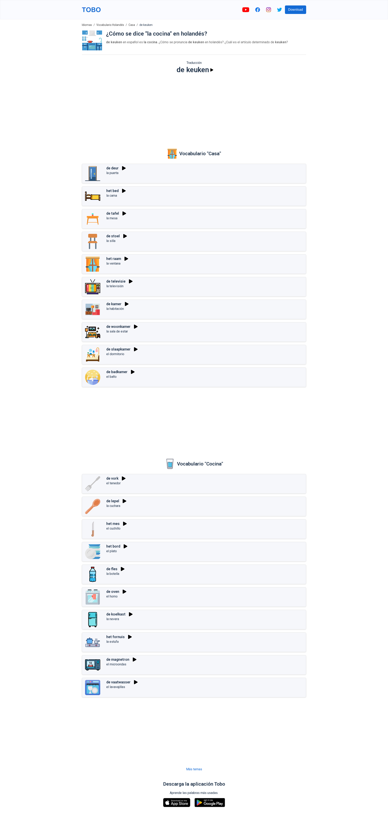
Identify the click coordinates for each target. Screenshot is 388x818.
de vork (112, 478)
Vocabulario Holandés (110, 24)
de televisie (115, 281)
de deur (112, 168)
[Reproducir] (212, 70)
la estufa (112, 642)
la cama (111, 195)
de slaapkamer (118, 349)
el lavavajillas (115, 687)
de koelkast (115, 614)
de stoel (113, 236)
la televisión (114, 286)
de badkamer (117, 372)
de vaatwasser (118, 682)
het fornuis (115, 637)
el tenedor (113, 483)
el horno (112, 596)
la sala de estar (117, 331)
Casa (132, 24)
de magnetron (117, 659)
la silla (110, 241)
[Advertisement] (194, 108)
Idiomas (87, 24)
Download (295, 9)
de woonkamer (118, 326)
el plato (111, 551)
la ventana (113, 263)
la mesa (111, 218)
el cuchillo (113, 528)
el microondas (116, 664)
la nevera (112, 619)
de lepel (112, 501)
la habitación (115, 309)
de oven (112, 591)
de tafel (112, 213)
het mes (113, 523)
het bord (113, 546)
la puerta (112, 173)
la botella (112, 574)
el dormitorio (115, 354)
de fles (111, 569)
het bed (112, 191)
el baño (111, 377)
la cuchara (113, 506)
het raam (113, 258)
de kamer (113, 304)
